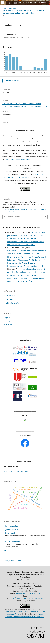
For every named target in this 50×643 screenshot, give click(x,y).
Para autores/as (9, 299)
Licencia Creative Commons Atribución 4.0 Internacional (25, 615)
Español (7, 321)
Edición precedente (11, 526)
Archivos (12, 8)
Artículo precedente (12, 542)
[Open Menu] (2, 2)
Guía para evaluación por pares (16, 471)
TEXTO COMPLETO (13, 81)
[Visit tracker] (25, 420)
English (7, 317)
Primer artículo (10, 533)
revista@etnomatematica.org (28, 593)
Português (8, 325)
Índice (6, 550)
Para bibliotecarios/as (11, 303)
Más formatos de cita (12, 217)
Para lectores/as (9, 295)
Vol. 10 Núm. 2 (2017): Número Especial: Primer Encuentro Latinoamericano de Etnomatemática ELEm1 (23, 11)
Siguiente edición (11, 529)
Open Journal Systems (13, 560)
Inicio (4, 8)
